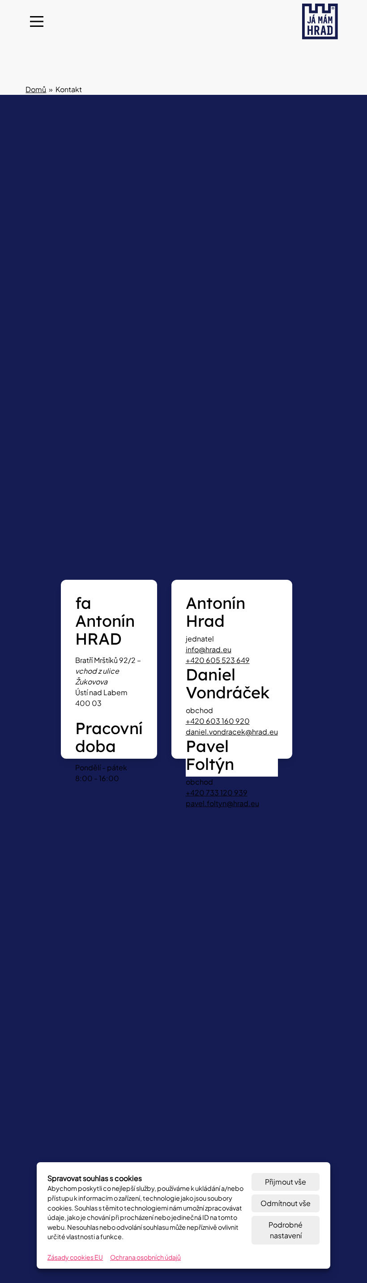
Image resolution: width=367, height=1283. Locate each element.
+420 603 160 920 (218, 721)
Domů (36, 89)
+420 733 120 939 (217, 792)
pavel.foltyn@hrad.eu (222, 803)
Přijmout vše (285, 1181)
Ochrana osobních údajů (145, 1257)
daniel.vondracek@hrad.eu (232, 731)
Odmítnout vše (285, 1203)
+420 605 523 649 (218, 660)
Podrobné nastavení (286, 1230)
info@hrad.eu (208, 649)
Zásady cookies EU (75, 1257)
